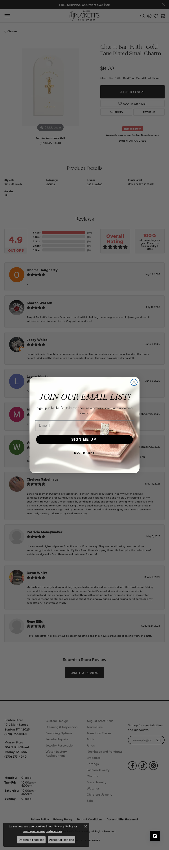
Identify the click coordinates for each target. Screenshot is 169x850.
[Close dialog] (134, 382)
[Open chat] (155, 836)
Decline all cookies (31, 839)
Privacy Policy (63, 826)
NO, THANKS (84, 452)
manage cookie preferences (42, 831)
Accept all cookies (61, 839)
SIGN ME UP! (84, 439)
